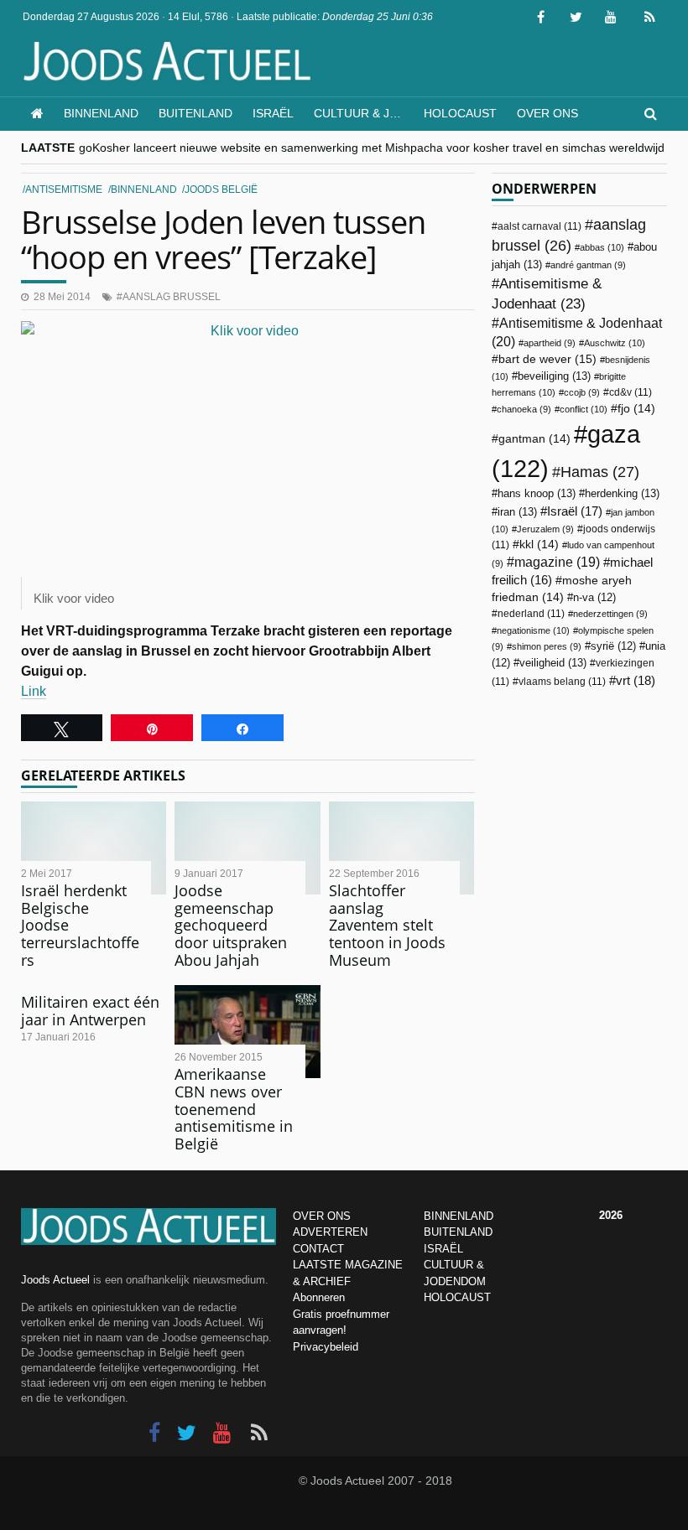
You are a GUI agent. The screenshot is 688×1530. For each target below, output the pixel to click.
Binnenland (101, 113)
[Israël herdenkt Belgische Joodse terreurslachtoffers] (93, 848)
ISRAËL (443, 1248)
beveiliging (554, 376)
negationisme (533, 630)
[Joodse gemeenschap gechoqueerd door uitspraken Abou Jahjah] (247, 848)
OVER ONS (322, 1216)
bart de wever (547, 359)
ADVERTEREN (330, 1232)
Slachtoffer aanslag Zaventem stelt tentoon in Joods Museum (387, 925)
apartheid (550, 343)
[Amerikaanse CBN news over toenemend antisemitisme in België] (247, 1031)
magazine (557, 562)
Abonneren (319, 1297)
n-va (594, 598)
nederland (531, 614)
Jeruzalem (545, 529)
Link (33, 691)
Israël (273, 113)
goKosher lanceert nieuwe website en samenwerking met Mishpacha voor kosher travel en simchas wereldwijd (372, 147)
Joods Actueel (55, 1279)
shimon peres (546, 646)
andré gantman (588, 265)
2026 (611, 1215)
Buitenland (195, 113)
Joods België (221, 189)
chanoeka (524, 409)
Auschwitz (614, 343)
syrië (613, 646)
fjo (636, 408)
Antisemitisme (63, 189)
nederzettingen (610, 614)
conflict (583, 409)
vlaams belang (562, 681)
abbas (602, 247)
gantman (534, 439)
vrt (635, 680)
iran (517, 512)
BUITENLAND (458, 1232)
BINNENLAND (458, 1216)
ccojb (582, 392)
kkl (539, 544)
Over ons (547, 113)
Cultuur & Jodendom (364, 113)
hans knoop (537, 493)
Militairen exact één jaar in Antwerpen (90, 1011)
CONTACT (318, 1248)
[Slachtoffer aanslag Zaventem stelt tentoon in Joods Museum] (401, 848)
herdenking (622, 493)
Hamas (599, 471)
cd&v (630, 392)
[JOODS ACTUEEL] (37, 113)
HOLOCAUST (457, 1297)
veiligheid (552, 662)
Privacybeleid (325, 1347)
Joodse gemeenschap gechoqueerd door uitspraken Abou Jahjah (231, 925)
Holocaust (460, 113)
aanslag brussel (171, 297)
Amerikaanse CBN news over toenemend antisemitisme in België (234, 1109)
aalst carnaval (539, 226)
